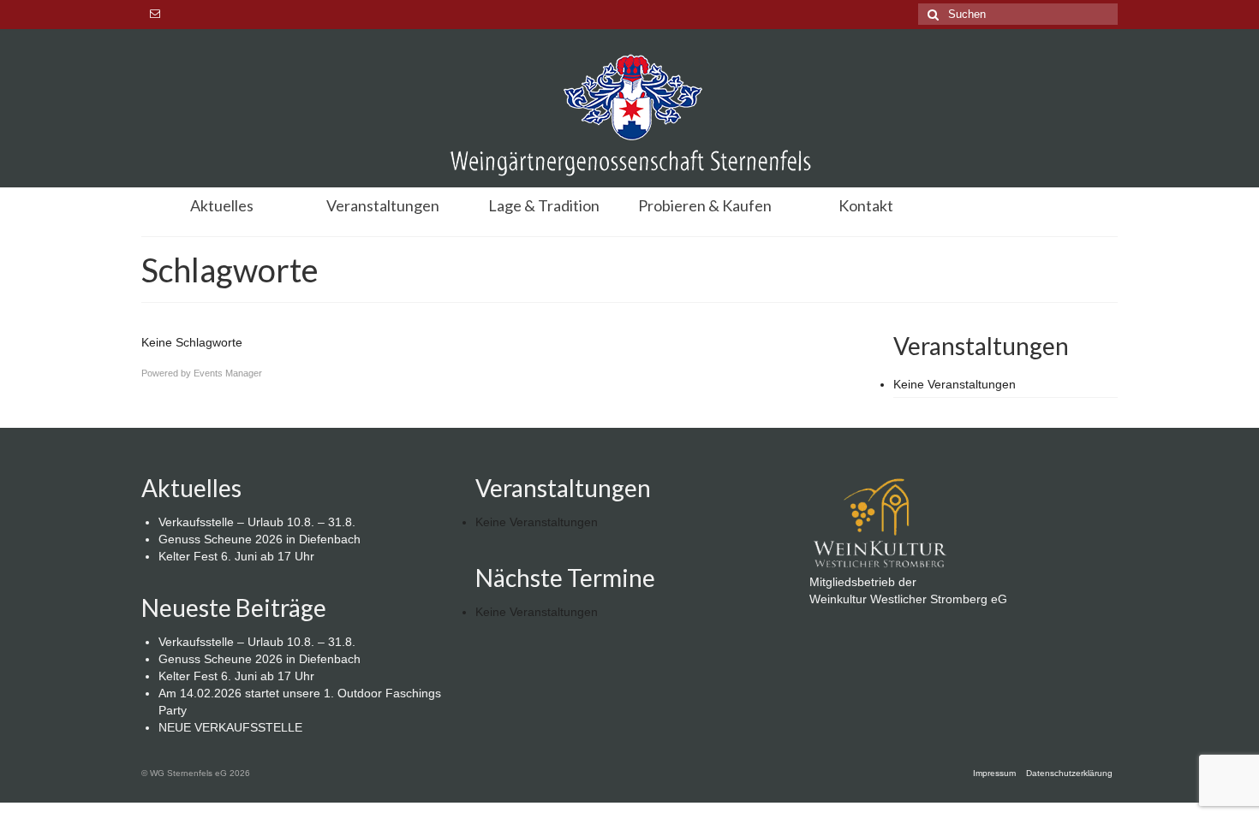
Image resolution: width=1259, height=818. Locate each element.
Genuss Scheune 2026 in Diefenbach (259, 539)
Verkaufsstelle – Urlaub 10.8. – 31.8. (256, 522)
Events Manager (228, 373)
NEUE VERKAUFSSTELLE (230, 727)
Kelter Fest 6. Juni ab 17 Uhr (236, 556)
